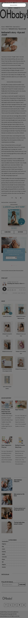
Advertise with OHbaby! (13, 5)
